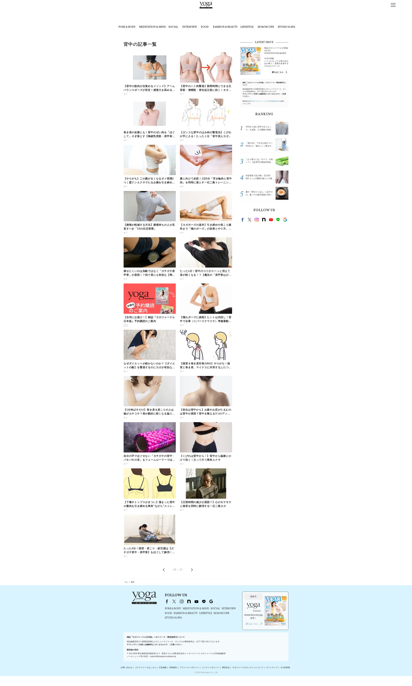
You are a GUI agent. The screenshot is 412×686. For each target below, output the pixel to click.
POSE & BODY (127, 27)
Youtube (271, 220)
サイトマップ (272, 667)
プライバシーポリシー (189, 667)
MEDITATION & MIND (152, 27)
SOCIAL (173, 27)
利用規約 (173, 667)
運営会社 (226, 667)
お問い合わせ (126, 667)
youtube (196, 601)
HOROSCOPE (266, 27)
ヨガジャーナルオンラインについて (247, 667)
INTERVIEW (189, 27)
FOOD (205, 27)
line (278, 220)
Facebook (243, 220)
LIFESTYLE (247, 27)
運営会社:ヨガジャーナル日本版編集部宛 (263, 101)
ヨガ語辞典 (285, 667)
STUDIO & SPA (286, 27)
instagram (257, 220)
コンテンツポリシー (210, 667)
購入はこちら (278, 72)
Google (285, 220)
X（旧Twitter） (174, 601)
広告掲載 (163, 667)
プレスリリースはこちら (145, 667)
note (264, 220)
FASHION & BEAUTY (225, 27)
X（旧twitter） (250, 220)
